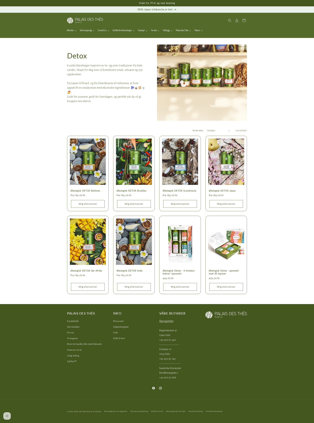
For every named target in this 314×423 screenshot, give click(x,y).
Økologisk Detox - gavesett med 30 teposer (224, 272)
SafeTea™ (72, 361)
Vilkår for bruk (157, 411)
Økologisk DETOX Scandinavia (179, 190)
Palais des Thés (80, 411)
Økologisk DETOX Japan (222, 190)
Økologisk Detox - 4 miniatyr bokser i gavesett (179, 272)
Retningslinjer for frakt (175, 411)
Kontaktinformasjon (214, 411)
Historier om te (74, 350)
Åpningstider (166, 321)
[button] (229, 20)
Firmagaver (72, 338)
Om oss (70, 332)
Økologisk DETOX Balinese (85, 190)
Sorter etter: (198, 130)
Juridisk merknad (196, 411)
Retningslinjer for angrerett (115, 411)
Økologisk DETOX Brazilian (132, 190)
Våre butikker (73, 327)
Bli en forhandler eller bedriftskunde (84, 344)
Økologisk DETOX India (130, 270)
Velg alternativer (87, 204)
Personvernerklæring (139, 411)
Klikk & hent (119, 338)
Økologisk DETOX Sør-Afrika (86, 270)
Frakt (115, 332)
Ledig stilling (73, 355)
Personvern (118, 321)
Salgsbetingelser (121, 327)
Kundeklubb (73, 321)
